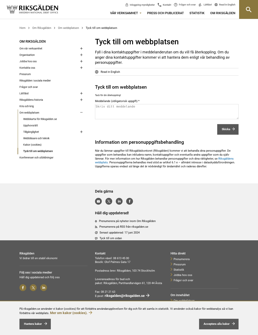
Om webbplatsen (68, 28)
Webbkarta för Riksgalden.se (40, 119)
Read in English (227, 4)
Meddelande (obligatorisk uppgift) (116, 101)
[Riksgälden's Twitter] (33, 287)
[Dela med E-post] (98, 201)
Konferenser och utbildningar (36, 157)
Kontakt (166, 4)
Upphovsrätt (30, 125)
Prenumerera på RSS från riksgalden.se (123, 226)
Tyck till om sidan (111, 238)
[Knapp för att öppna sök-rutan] (248, 9)
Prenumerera (182, 259)
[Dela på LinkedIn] (119, 201)
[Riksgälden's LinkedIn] (43, 287)
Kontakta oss (27, 67)
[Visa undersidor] (81, 41)
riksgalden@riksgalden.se (125, 296)
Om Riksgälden (222, 13)
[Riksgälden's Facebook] (22, 287)
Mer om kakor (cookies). (68, 313)
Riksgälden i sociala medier (35, 80)
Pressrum (25, 74)
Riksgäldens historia (31, 99)
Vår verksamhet (124, 13)
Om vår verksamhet (30, 48)
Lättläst (207, 4)
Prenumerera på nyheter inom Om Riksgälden (127, 221)
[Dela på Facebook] (129, 201)
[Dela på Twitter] (108, 201)
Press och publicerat (165, 13)
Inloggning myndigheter (142, 4)
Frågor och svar (187, 4)
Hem (22, 28)
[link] (32, 9)
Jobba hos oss (28, 61)
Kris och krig (26, 106)
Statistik (197, 13)
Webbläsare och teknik (36, 138)
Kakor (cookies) (32, 144)
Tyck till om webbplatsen (101, 28)
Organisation (27, 54)
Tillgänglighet (31, 131)
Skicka (226, 129)
